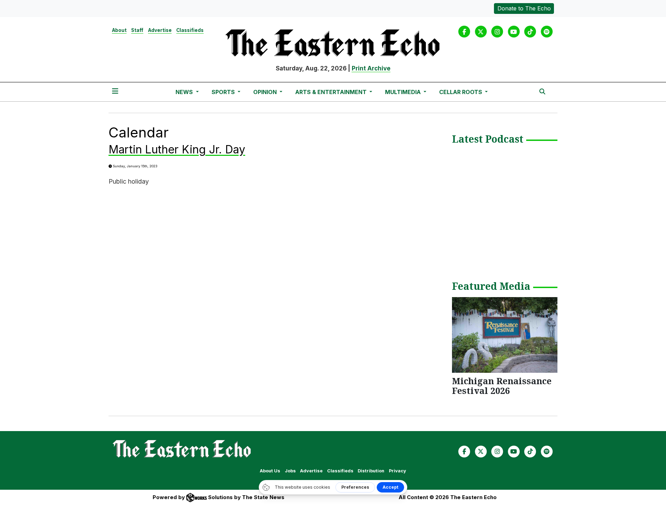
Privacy (397, 470)
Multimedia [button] (403, 92)
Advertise (160, 30)
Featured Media (491, 287)
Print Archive (371, 68)
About (119, 30)
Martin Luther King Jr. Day (177, 149)
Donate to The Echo (524, 8)
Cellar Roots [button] (461, 92)
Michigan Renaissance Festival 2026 (502, 385)
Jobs (290, 470)
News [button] (185, 92)
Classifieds (190, 30)
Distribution (371, 470)
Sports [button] (224, 92)
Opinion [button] (265, 92)
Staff (137, 30)
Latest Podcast (487, 139)
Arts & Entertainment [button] (331, 92)
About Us (270, 470)
